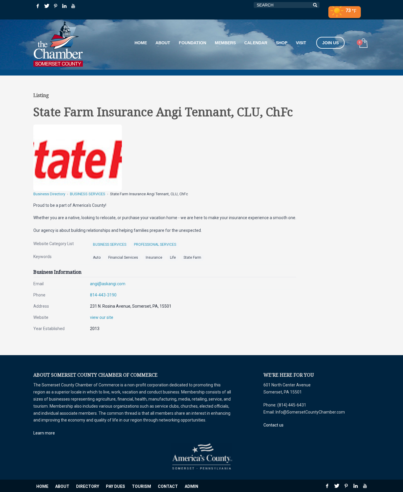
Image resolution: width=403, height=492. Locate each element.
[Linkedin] (64, 5)
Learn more (44, 433)
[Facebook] (37, 5)
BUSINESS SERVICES (87, 194)
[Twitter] (46, 5)
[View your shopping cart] (363, 44)
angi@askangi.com (107, 283)
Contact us (273, 425)
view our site (101, 317)
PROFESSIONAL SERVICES (155, 244)
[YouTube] (73, 5)
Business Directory (49, 194)
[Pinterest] (55, 5)
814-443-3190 (103, 295)
